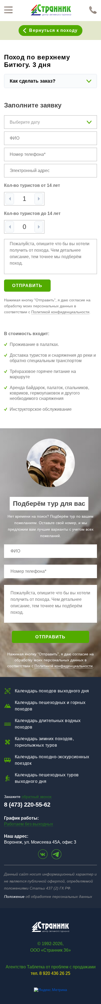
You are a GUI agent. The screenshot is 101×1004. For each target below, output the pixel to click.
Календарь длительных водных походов (48, 723)
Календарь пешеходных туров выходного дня (47, 778)
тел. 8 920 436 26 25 (50, 973)
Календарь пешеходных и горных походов (50, 705)
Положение (14, 896)
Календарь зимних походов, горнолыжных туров (44, 741)
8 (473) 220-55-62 (27, 804)
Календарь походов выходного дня (52, 691)
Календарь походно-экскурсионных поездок (52, 760)
